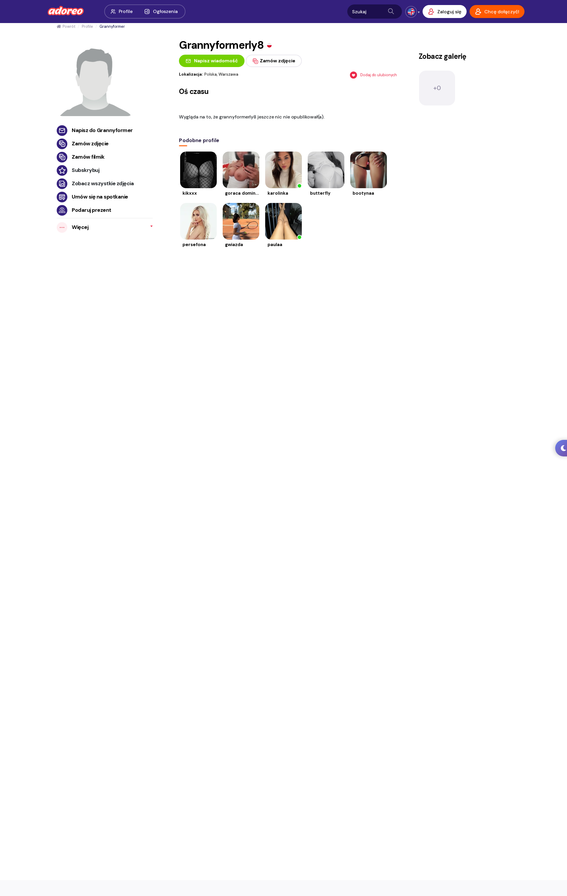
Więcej (80, 227)
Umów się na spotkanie (100, 196)
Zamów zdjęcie (90, 143)
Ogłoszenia (165, 11)
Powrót (69, 26)
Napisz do (102, 130)
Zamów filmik (88, 156)
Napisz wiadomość (216, 61)
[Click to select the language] (411, 12)
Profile (126, 11)
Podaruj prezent (91, 210)
